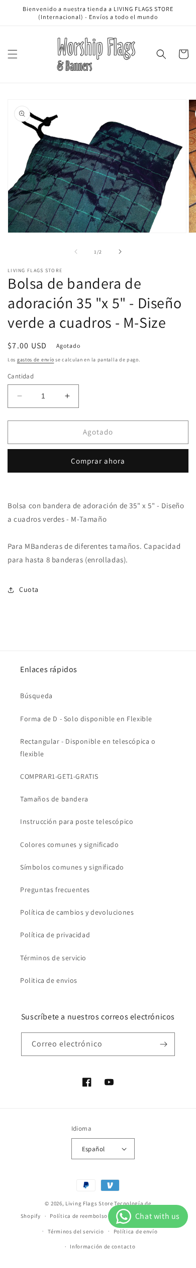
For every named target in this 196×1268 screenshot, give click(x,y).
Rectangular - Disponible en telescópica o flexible (88, 747)
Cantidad (21, 376)
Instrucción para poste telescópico (76, 821)
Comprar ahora (98, 461)
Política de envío (136, 1231)
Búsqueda (36, 695)
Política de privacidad (55, 934)
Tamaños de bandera (54, 798)
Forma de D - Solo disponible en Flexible (86, 718)
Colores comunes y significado (69, 844)
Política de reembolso (79, 1215)
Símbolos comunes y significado (72, 867)
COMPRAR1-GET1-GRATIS (59, 776)
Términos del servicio (76, 1231)
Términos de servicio (53, 957)
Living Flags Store (89, 1203)
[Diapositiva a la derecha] (120, 252)
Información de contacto (102, 1246)
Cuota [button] (29, 589)
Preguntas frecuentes (55, 889)
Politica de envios (48, 980)
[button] (13, 54)
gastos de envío (35, 359)
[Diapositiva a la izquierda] (76, 252)
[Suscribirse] (163, 1044)
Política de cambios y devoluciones (77, 912)
